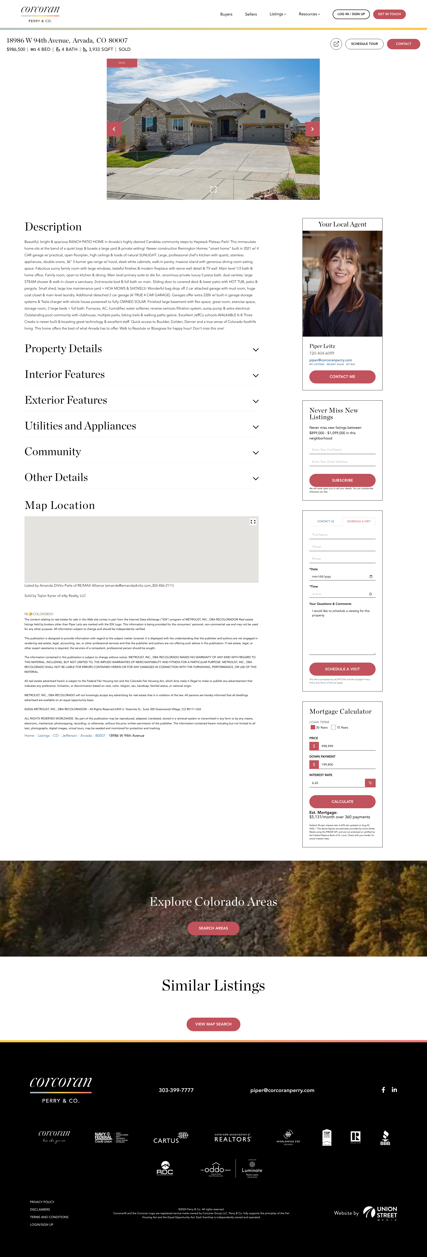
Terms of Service (328, 682)
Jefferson (69, 735)
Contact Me (342, 376)
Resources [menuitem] (308, 14)
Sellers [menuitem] (251, 14)
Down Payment (322, 757)
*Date (313, 569)
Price (313, 738)
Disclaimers (40, 1210)
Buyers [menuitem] (226, 14)
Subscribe (342, 480)
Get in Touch (389, 14)
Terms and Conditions (49, 1217)
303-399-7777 (176, 1090)
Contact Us (325, 521)
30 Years (322, 728)
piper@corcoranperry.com (330, 360)
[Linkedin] (394, 1090)
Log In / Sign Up (351, 14)
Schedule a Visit (359, 521)
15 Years (342, 728)
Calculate (343, 801)
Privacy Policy (42, 1202)
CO (56, 735)
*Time (313, 587)
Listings (44, 735)
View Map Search (213, 1024)
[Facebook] (383, 1090)
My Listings (316, 364)
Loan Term (319, 722)
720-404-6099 (321, 353)
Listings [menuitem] (276, 14)
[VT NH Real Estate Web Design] (365, 1213)
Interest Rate (320, 775)
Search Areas (213, 928)
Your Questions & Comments (330, 604)
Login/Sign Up (41, 1225)
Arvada (86, 735)
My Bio (350, 364)
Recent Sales (335, 364)
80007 (100, 735)
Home (29, 735)
